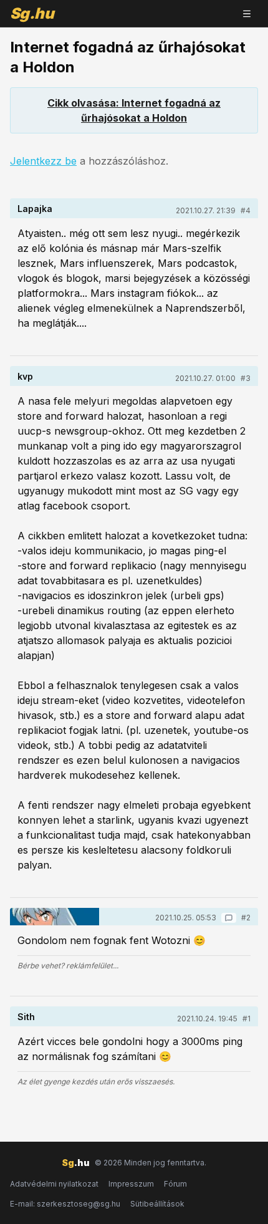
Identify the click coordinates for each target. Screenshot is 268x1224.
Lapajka (34, 208)
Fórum (175, 1183)
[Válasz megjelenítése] (228, 918)
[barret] (54, 916)
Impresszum (131, 1183)
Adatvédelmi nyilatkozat (54, 1183)
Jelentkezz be (43, 161)
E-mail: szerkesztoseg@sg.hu (65, 1203)
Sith (26, 1016)
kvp (25, 376)
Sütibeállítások (157, 1203)
